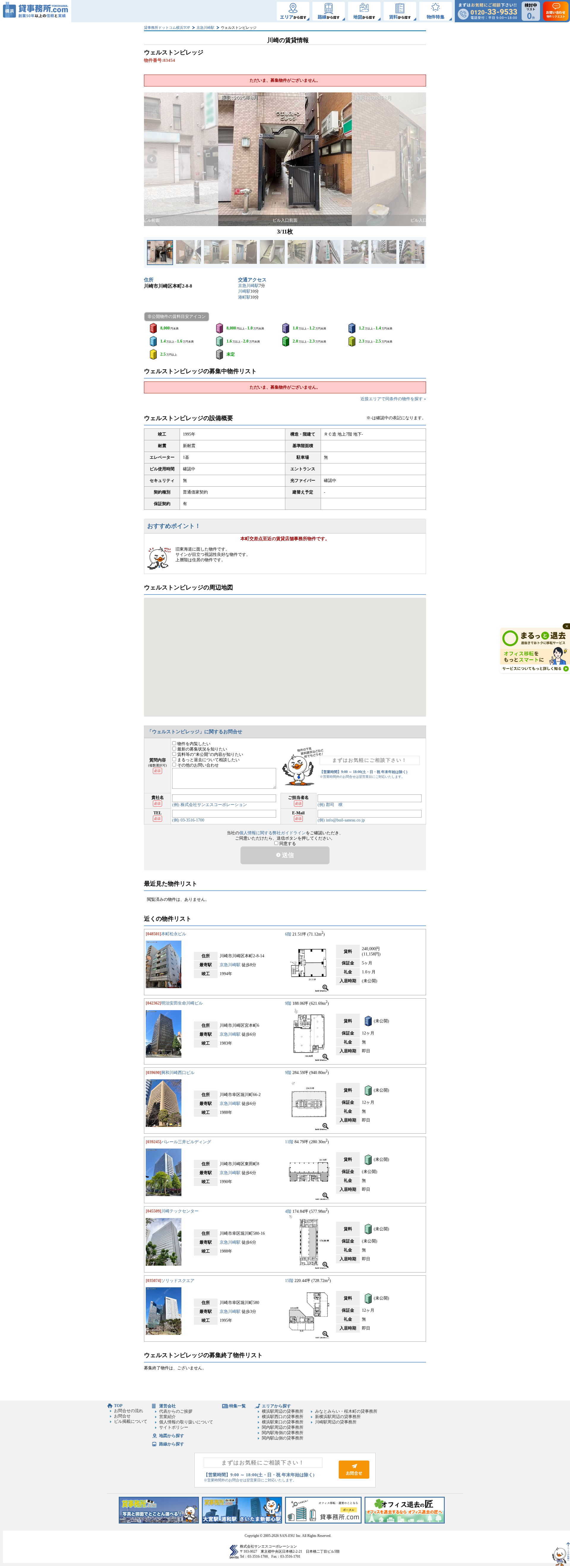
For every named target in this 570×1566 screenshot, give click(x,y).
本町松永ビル (173, 934)
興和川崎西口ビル (177, 1072)
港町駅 (244, 297)
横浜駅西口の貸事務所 (282, 1416)
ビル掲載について (130, 1421)
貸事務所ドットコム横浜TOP (167, 28)
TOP (118, 1405)
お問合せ (122, 1416)
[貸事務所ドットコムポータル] (323, 1522)
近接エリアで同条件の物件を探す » (393, 399)
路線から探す (171, 1444)
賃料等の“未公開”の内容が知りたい (209, 754)
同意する (287, 843)
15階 (289, 1280)
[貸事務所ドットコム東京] (159, 1522)
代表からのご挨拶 (175, 1411)
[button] (151, 159)
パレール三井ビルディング (186, 1142)
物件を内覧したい (193, 744)
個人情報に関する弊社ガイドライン (272, 833)
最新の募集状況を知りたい (201, 749)
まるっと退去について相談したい (208, 760)
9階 (288, 1003)
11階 (289, 1142)
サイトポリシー (173, 1427)
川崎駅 (244, 291)
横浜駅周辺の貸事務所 (282, 1411)
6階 (288, 934)
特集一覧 (237, 1406)
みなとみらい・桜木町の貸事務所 (346, 1411)
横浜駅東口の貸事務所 (282, 1422)
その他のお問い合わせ (197, 765)
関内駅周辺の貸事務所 (282, 1427)
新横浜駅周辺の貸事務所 (338, 1416)
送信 (287, 855)
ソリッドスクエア (177, 1280)
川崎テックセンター (180, 1211)
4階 (288, 1211)
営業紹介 (167, 1416)
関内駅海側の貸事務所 (282, 1433)
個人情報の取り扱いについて (186, 1422)
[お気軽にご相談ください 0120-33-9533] (487, 11)
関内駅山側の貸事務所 (282, 1438)
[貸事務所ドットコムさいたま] (242, 1522)
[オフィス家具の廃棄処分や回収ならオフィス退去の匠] (405, 1522)
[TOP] (35, 11)
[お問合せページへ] (354, 1477)
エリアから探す (276, 1406)
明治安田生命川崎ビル (182, 1003)
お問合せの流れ (128, 1411)
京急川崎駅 (205, 28)
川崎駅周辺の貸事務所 (336, 1422)
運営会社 (167, 1406)
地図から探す (171, 1435)
